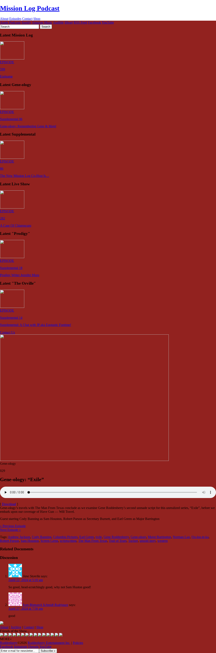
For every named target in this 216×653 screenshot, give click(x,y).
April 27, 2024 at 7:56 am (25, 608)
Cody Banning (41, 537)
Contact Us (7, 332)
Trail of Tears (118, 541)
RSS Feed (80, 22)
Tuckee (133, 541)
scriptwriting (68, 541)
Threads (33, 646)
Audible (58, 22)
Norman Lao (181, 537)
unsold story (148, 541)
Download (9, 504)
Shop (36, 18)
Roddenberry (9, 643)
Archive (16, 627)
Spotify (26, 22)
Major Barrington (159, 537)
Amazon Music (42, 22)
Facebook (94, 22)
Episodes (15, 18)
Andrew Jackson (19, 537)
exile (99, 537)
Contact (27, 18)
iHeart (69, 22)
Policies (78, 643)
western (162, 541)
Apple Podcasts (10, 22)
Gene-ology (138, 537)
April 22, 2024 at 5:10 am (25, 580)
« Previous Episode (13, 526)
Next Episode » (10, 530)
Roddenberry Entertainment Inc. (49, 643)
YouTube (108, 22)
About (4, 18)
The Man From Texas (92, 541)
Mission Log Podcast (29, 8)
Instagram (20, 646)
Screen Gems (49, 541)
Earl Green (86, 537)
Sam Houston (30, 541)
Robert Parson (9, 541)
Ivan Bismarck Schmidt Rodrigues (45, 605)
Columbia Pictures (65, 537)
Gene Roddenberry (116, 537)
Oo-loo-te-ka (200, 537)
